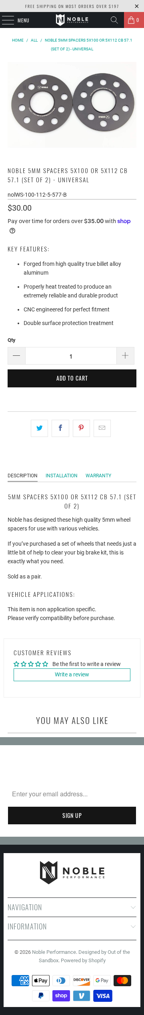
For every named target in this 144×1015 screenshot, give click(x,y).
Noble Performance (54, 952)
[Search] (114, 20)
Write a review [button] (72, 674)
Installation (62, 476)
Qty (12, 340)
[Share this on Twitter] (39, 428)
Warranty (98, 476)
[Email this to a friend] (102, 428)
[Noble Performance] (72, 20)
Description (23, 476)
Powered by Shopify (83, 960)
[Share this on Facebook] (60, 428)
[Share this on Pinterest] (81, 428)
